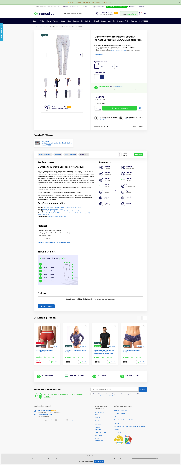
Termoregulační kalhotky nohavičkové (44, 351)
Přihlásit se (142, 6)
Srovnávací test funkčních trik (56, 216)
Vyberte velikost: (100, 62)
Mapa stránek (99, 435)
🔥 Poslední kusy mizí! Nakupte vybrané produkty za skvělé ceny (89, 2)
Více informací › (99, 54)
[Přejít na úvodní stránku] (45, 13)
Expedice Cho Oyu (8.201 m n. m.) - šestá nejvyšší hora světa (62, 207)
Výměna (116, 429)
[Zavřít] (179, 2)
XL (112, 66)
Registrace (132, 6)
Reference (98, 424)
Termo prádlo (43, 26)
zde (57, 239)
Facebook (61, 420)
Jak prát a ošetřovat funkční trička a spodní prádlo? (55, 242)
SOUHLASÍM (99, 461)
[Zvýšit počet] (100, 107)
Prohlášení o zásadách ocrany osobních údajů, (145, 458)
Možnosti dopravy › (118, 86)
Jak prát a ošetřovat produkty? (123, 420)
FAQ (115, 416)
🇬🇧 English (66, 6)
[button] (80, 55)
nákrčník (123, 50)
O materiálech (74, 6)
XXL (117, 66)
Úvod (35, 26)
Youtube (50, 420)
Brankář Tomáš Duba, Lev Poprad (52, 209)
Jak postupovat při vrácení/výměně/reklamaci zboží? (130, 426)
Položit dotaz (47, 306)
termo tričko (115, 50)
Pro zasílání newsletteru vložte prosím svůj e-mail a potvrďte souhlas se (117, 395)
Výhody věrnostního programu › (109, 119)
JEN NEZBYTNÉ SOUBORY (85, 461)
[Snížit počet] (100, 109)
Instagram (72, 420)
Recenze (116, 423)
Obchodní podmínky (120, 410)
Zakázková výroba (100, 432)
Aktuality (97, 417)
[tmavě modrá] (102, 76)
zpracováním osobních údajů (103, 396)
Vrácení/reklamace (120, 433)
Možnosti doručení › (130, 119)
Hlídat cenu (101, 103)
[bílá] (96, 76)
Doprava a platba (119, 413)
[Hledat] (65, 14)
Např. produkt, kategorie (74, 13)
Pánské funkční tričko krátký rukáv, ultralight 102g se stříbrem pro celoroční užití (104, 352)
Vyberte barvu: (99, 72)
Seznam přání (100, 6)
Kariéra (97, 444)
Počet (96, 108)
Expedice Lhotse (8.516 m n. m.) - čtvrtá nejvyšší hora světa (61, 211)
